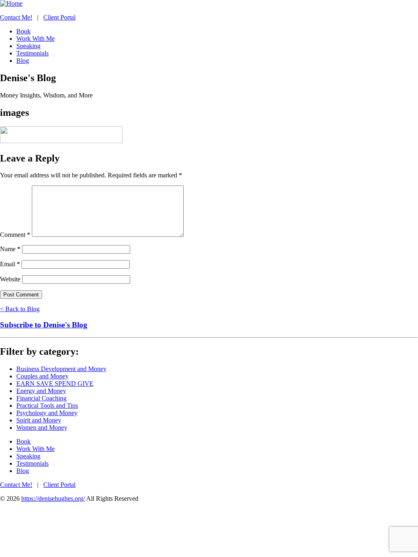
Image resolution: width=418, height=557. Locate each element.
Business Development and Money (61, 368)
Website (10, 279)
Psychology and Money (47, 412)
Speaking (28, 456)
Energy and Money (41, 390)
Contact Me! (16, 17)
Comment (15, 234)
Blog (22, 470)
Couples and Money (42, 376)
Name (10, 248)
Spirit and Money (38, 420)
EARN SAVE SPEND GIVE (54, 383)
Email (10, 264)
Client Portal (59, 17)
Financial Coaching (41, 398)
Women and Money (41, 427)
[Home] (11, 3)
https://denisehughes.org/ (53, 498)
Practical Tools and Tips (47, 405)
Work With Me (35, 448)
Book (23, 441)
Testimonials (32, 463)
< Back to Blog (20, 308)
